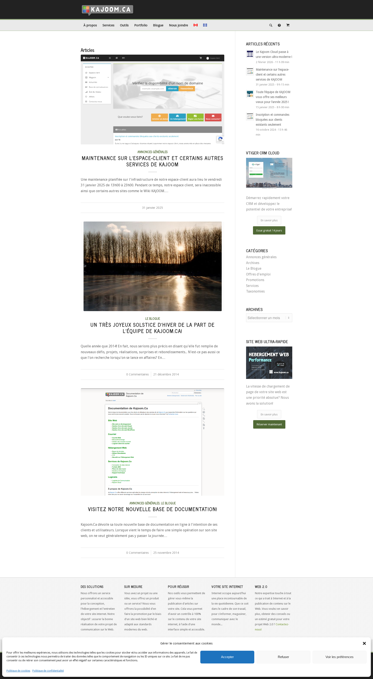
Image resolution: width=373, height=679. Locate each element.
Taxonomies (255, 291)
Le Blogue (152, 318)
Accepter (227, 657)
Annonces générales (153, 151)
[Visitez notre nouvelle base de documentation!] (152, 442)
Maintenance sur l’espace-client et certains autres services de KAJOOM (152, 161)
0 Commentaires (137, 374)
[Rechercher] (271, 25)
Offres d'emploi (258, 274)
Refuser (283, 657)
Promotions (255, 280)
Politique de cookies (18, 670)
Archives (252, 263)
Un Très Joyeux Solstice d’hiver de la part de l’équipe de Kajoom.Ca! (152, 328)
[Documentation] (279, 25)
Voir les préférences (340, 657)
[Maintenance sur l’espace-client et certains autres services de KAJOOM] (152, 99)
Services (252, 286)
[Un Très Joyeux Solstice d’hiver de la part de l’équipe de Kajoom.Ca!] (152, 266)
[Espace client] (288, 25)
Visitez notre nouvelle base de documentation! (152, 509)
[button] (364, 643)
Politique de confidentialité (48, 670)
